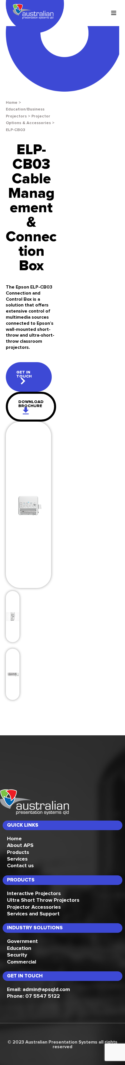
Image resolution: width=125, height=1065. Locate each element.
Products (18, 852)
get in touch (24, 374)
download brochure (31, 404)
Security (17, 955)
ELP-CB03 (15, 130)
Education (19, 948)
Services (17, 859)
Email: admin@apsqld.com (38, 989)
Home (11, 103)
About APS (20, 845)
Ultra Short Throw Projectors (43, 900)
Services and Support (33, 914)
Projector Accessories (34, 907)
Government (22, 941)
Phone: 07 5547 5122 (33, 996)
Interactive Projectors (34, 893)
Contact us (20, 865)
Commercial (21, 962)
